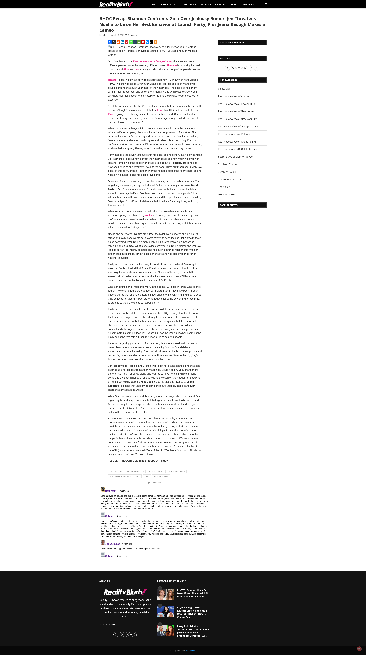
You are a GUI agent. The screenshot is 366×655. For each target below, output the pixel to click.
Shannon (172, 65)
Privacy (235, 4)
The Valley (224, 186)
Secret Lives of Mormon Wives (235, 156)
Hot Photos (189, 4)
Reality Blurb (191, 650)
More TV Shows (227, 194)
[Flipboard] (143, 42)
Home (153, 4)
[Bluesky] (147, 42)
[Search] (265, 4)
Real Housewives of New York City (237, 118)
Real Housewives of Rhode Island (237, 141)
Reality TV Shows (170, 4)
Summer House (227, 171)
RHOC (147, 476)
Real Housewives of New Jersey (236, 111)
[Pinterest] (126, 42)
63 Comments (131, 35)
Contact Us (249, 4)
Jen (137, 69)
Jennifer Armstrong (176, 471)
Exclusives (205, 4)
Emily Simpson (116, 471)
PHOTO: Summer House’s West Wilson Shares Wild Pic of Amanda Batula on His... (193, 593)
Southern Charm (227, 164)
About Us (220, 4)
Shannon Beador (161, 476)
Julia (104, 35)
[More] (155, 42)
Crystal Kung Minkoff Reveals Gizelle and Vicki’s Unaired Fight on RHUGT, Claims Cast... (192, 612)
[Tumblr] (135, 42)
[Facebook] (110, 42)
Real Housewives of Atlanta (233, 96)
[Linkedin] (122, 42)
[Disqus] (155, 521)
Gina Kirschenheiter (135, 471)
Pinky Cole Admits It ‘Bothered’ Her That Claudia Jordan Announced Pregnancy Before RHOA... (193, 631)
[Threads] (151, 42)
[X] (114, 42)
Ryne (111, 114)
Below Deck (224, 88)
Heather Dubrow (155, 471)
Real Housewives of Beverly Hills (236, 103)
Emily (160, 110)
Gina (126, 69)
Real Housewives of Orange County (125, 476)
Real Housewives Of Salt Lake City (237, 149)
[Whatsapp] (131, 42)
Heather (112, 79)
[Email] (139, 42)
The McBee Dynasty (229, 179)
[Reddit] (118, 42)
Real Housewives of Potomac (234, 134)
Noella (148, 215)
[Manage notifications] (359, 648)
